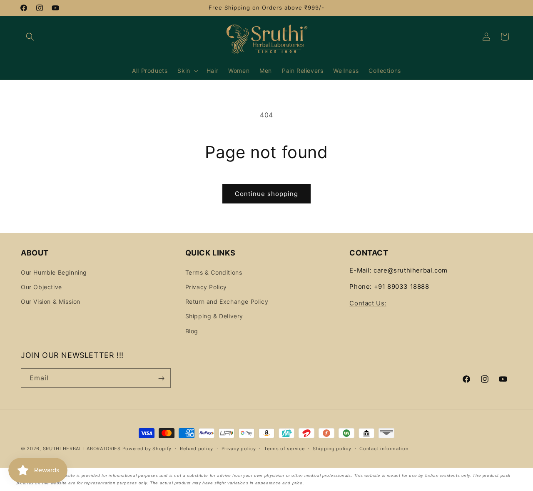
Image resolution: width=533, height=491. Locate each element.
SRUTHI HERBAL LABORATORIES (82, 448)
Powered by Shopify (147, 448)
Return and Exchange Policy (227, 301)
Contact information (383, 448)
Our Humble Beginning (54, 271)
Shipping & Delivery (214, 316)
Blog (191, 330)
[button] (30, 36)
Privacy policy (239, 448)
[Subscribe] (161, 378)
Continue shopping (266, 194)
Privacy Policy (206, 286)
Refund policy (196, 448)
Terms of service (284, 448)
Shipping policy (332, 448)
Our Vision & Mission (50, 301)
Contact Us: (367, 303)
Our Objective (41, 286)
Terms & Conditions (213, 271)
